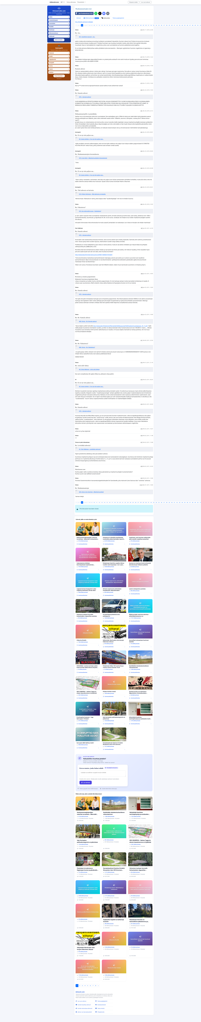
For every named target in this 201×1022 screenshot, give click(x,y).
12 (99, 25)
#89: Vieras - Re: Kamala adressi (88, 321)
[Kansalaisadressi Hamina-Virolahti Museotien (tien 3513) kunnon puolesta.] (114, 739)
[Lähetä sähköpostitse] (104, 13)
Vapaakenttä (59, 59)
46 (187, 25)
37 (164, 25)
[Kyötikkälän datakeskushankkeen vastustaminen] (140, 662)
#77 (142, 57)
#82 (142, 132)
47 (190, 25)
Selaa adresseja (71, 2)
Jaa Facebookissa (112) (86, 13)
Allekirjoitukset (91, 18)
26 (135, 25)
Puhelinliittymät (59, 20)
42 (177, 25)
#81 (142, 111)
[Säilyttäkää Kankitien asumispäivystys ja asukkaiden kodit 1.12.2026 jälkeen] (140, 714)
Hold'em (59, 72)
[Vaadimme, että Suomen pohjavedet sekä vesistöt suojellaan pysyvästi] (140, 534)
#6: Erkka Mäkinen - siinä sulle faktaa (89, 369)
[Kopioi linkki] (107, 13)
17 (112, 25)
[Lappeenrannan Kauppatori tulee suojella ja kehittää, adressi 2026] (88, 585)
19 (117, 25)
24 (130, 25)
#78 (142, 65)
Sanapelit (59, 62)
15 (107, 25)
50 (197, 25)
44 (182, 25)
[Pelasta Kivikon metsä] (114, 687)
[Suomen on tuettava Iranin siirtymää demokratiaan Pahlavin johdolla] (140, 560)
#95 (142, 429)
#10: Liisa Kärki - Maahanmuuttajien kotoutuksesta (93, 158)
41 (174, 25)
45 (184, 25)
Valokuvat (59, 36)
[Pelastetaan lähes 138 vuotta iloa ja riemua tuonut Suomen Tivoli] (114, 662)
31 (148, 25)
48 (192, 25)
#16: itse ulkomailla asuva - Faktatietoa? (90, 211)
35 (159, 25)
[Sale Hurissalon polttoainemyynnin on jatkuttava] (114, 714)
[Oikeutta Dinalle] (88, 636)
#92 (142, 362)
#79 (142, 83)
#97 (142, 442)
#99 (142, 478)
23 (127, 25)
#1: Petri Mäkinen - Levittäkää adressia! (90, 449)
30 (146, 25)
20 (120, 25)
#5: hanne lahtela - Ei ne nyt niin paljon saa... (91, 139)
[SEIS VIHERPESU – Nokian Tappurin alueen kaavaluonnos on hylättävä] (88, 688)
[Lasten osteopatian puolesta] (140, 584)
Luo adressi (86, 782)
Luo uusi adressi (145, 2)
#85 (142, 187)
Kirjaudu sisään (133, 2)
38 (166, 25)
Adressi (78, 18)
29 (143, 25)
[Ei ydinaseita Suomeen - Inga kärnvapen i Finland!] (88, 714)
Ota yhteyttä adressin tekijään (84, 22)
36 (161, 25)
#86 (142, 204)
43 (179, 25)
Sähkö (59, 17)
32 (151, 25)
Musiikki (59, 26)
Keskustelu (106, 18)
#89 (142, 287)
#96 (142, 435)
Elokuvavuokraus (59, 33)
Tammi (59, 69)
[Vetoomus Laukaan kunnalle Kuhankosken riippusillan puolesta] (88, 611)
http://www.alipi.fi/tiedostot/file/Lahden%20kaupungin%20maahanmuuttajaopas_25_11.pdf (120, 326)
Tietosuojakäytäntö (118, 18)
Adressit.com (54, 2)
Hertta (59, 66)
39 (169, 25)
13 (102, 25)
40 (171, 25)
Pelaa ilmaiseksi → (59, 76)
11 (96, 25)
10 (94, 25)
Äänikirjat (59, 30)
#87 (142, 228)
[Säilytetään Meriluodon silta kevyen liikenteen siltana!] (114, 637)
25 (133, 25)
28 (140, 25)
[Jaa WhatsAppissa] (96, 13)
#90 (142, 314)
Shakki (59, 56)
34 (156, 25)
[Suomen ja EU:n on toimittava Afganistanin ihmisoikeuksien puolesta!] (140, 688)
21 (122, 25)
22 (125, 25)
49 (195, 25)
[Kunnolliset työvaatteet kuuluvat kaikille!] (140, 637)
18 (114, 25)
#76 (142, 30)
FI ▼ (63, 2)
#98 (142, 466)
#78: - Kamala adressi (85, 97)
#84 (142, 168)
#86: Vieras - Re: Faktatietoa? (87, 347)
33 (153, 25)
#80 (142, 90)
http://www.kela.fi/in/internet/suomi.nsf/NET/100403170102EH (93, 255)
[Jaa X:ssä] (100, 13)
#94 (142, 404)
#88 (142, 273)
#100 (141, 485)
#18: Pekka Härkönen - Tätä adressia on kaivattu (92, 194)
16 (109, 25)
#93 (142, 379)
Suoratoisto (59, 23)
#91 (142, 340)
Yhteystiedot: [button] (81, 2)
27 (138, 25)
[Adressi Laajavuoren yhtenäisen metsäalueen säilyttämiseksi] (114, 585)
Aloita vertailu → (59, 40)
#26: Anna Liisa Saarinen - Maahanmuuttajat (91, 492)
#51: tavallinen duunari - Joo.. (87, 37)
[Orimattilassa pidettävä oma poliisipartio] (114, 611)
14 (104, 25)
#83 (142, 151)
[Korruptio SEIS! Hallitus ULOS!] (88, 738)
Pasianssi (59, 53)
